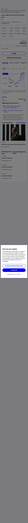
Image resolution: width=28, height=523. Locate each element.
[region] (14, 261)
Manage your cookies (14, 274)
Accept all (14, 270)
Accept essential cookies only (14, 266)
